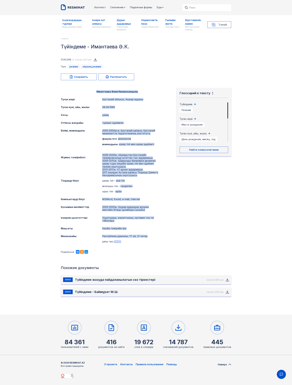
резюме (74, 66)
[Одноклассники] (82, 252)
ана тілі (120, 180)
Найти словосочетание (204, 149)
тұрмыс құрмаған (113, 122)
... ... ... (117, 241)
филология (124, 138)
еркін (118, 191)
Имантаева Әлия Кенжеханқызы (117, 91)
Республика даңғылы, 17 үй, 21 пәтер (125, 236)
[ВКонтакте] (78, 252)
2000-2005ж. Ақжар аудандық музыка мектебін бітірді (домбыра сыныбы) (125, 208)
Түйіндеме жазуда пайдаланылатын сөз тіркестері (115, 280)
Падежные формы (141, 7)
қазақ (105, 115)
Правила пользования (149, 364)
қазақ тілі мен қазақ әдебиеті (136, 144)
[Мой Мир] (86, 252)
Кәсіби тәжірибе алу (114, 228)
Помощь (171, 364)
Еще (159, 7)
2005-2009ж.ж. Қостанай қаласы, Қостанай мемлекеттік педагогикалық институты (128, 132)
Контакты (126, 364)
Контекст (100, 7)
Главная (64, 38)
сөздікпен (126, 186)
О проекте (110, 364)
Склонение (116, 7)
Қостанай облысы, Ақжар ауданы (122, 99)
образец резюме (92, 66)
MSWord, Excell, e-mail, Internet (121, 199)
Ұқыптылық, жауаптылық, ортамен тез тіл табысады (128, 219)
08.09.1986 (108, 107)
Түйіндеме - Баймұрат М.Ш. (96, 292)
